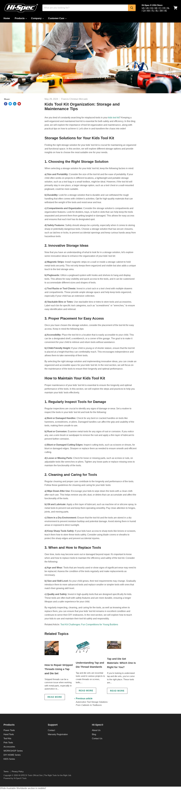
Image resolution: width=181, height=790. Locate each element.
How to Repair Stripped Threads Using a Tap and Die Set (59, 669)
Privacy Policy (18, 771)
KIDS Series (9, 759)
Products (20, 18)
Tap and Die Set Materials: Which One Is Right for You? (121, 663)
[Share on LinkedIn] (14, 103)
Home (7, 18)
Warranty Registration (58, 734)
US (143, 8)
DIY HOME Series (12, 755)
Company (36, 18)
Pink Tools (8, 742)
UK (147, 8)
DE (156, 8)
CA (144, 10)
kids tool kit (113, 117)
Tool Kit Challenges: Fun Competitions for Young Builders (89, 624)
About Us (96, 730)
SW (161, 10)
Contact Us (97, 738)
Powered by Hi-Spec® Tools (15, 778)
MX (148, 10)
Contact (51, 730)
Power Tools (9, 730)
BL (157, 10)
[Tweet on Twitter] (10, 103)
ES (151, 8)
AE (165, 10)
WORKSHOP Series (13, 751)
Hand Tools (9, 734)
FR (164, 8)
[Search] (132, 8)
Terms (6, 771)
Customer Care (56, 18)
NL (168, 8)
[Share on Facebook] (5, 103)
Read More (55, 697)
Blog (94, 734)
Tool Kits (7, 738)
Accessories (9, 746)
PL (153, 10)
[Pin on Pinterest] (19, 103)
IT (160, 8)
